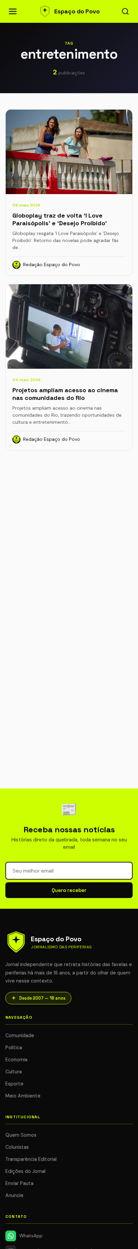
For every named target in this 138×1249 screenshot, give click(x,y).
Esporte (14, 1084)
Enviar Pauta (19, 1183)
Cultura (13, 1072)
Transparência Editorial (31, 1159)
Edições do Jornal (25, 1171)
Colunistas (17, 1147)
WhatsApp (31, 1236)
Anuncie (14, 1195)
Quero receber (69, 890)
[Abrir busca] (125, 11)
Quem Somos (21, 1135)
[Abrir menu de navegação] (12, 11)
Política (13, 1048)
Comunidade (19, 1035)
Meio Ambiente (23, 1096)
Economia (16, 1060)
